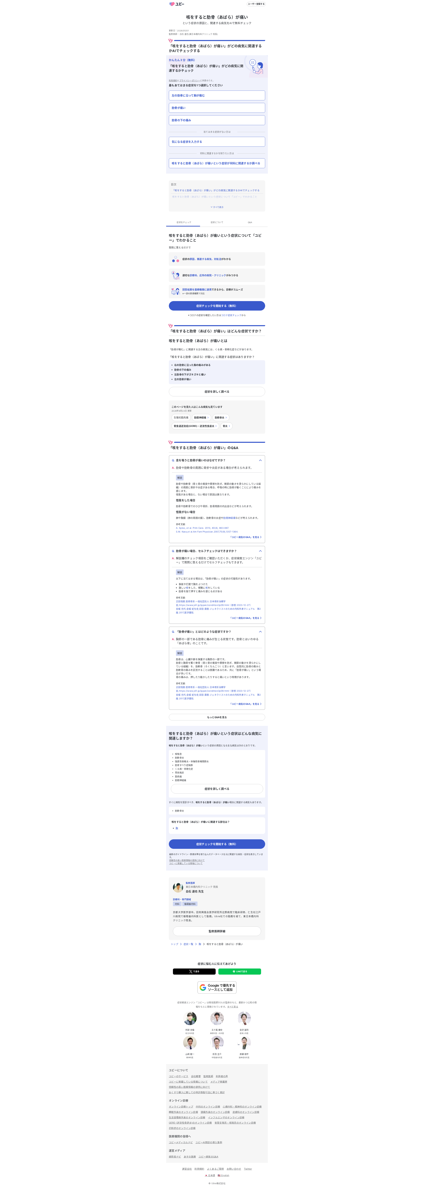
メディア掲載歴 (218, 1081)
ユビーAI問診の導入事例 (208, 1142)
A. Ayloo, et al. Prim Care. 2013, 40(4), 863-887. (202, 528)
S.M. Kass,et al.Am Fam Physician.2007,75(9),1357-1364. (207, 531)
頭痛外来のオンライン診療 (215, 1112)
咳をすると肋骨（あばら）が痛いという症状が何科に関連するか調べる (216, 163)
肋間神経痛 (229, 517)
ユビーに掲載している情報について (186, 863)
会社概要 (196, 1076)
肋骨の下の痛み (181, 120)
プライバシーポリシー (189, 80)
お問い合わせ (234, 1168)
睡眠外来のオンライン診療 (183, 1112)
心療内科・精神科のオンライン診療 (242, 1106)
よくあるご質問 (215, 1168)
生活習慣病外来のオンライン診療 (187, 1117)
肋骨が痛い (179, 108)
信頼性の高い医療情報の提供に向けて (187, 860)
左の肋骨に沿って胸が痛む (188, 95)
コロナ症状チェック (231, 315)
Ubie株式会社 (218, 1183)
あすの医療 (190, 1156)
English (223, 1175)
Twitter (248, 1168)
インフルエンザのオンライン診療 (226, 1117)
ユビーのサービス (178, 1076)
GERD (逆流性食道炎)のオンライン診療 (190, 1122)
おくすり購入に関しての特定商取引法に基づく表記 (197, 1092)
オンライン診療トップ (181, 1106)
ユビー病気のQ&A (208, 1156)
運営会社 (187, 1168)
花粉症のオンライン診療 (182, 1128)
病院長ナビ (175, 1156)
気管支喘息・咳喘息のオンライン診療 (235, 1122)
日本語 (210, 1175)
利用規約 (173, 80)
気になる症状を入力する (187, 141)
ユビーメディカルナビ (181, 1142)
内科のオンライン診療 (208, 1106)
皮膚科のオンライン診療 (246, 1112)
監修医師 (208, 1076)
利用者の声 (222, 1076)
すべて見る (232, 1006)
